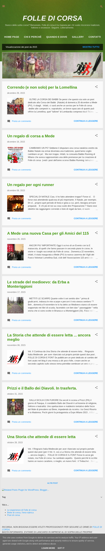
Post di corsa (13, 515)
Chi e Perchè (32, 37)
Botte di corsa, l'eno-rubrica (20, 512)
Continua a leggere (86, 121)
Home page (11, 37)
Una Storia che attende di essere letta (41, 437)
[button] (96, 87)
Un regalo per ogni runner (30, 185)
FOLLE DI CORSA (52, 18)
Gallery (78, 37)
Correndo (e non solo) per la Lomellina (42, 87)
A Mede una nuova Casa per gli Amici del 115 (48, 233)
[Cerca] (101, 7)
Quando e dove (56, 37)
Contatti (94, 37)
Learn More (48, 548)
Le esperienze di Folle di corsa (21, 510)
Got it (61, 548)
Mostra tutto (91, 47)
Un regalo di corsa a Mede (31, 136)
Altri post (52, 483)
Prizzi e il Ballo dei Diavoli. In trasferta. (42, 388)
